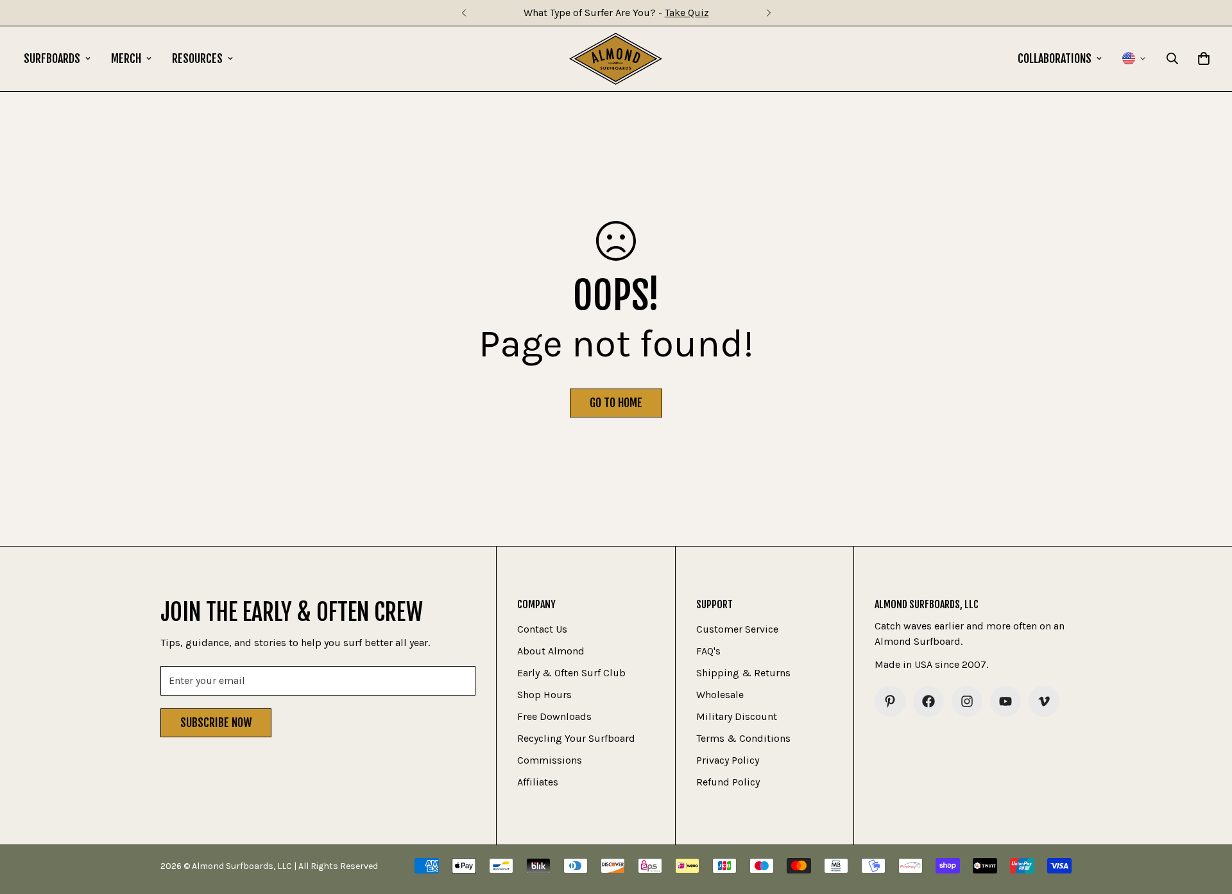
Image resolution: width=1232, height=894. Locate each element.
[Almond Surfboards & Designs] (615, 58)
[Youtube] (1005, 701)
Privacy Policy (727, 760)
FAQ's (708, 651)
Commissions (549, 760)
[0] (1204, 58)
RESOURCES (197, 58)
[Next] (768, 13)
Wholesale (720, 694)
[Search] (1172, 58)
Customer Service (737, 629)
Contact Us (542, 629)
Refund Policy (728, 782)
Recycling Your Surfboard (576, 738)
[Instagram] (967, 701)
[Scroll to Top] (1207, 824)
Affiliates (537, 782)
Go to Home (616, 403)
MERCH (126, 58)
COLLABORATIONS (1054, 58)
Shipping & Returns (743, 673)
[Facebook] (928, 701)
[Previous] (463, 13)
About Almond (551, 651)
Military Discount (736, 716)
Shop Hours (544, 694)
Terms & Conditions (743, 738)
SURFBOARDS (52, 58)
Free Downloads (554, 716)
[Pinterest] (890, 701)
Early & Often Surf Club (571, 673)
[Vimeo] (1044, 701)
